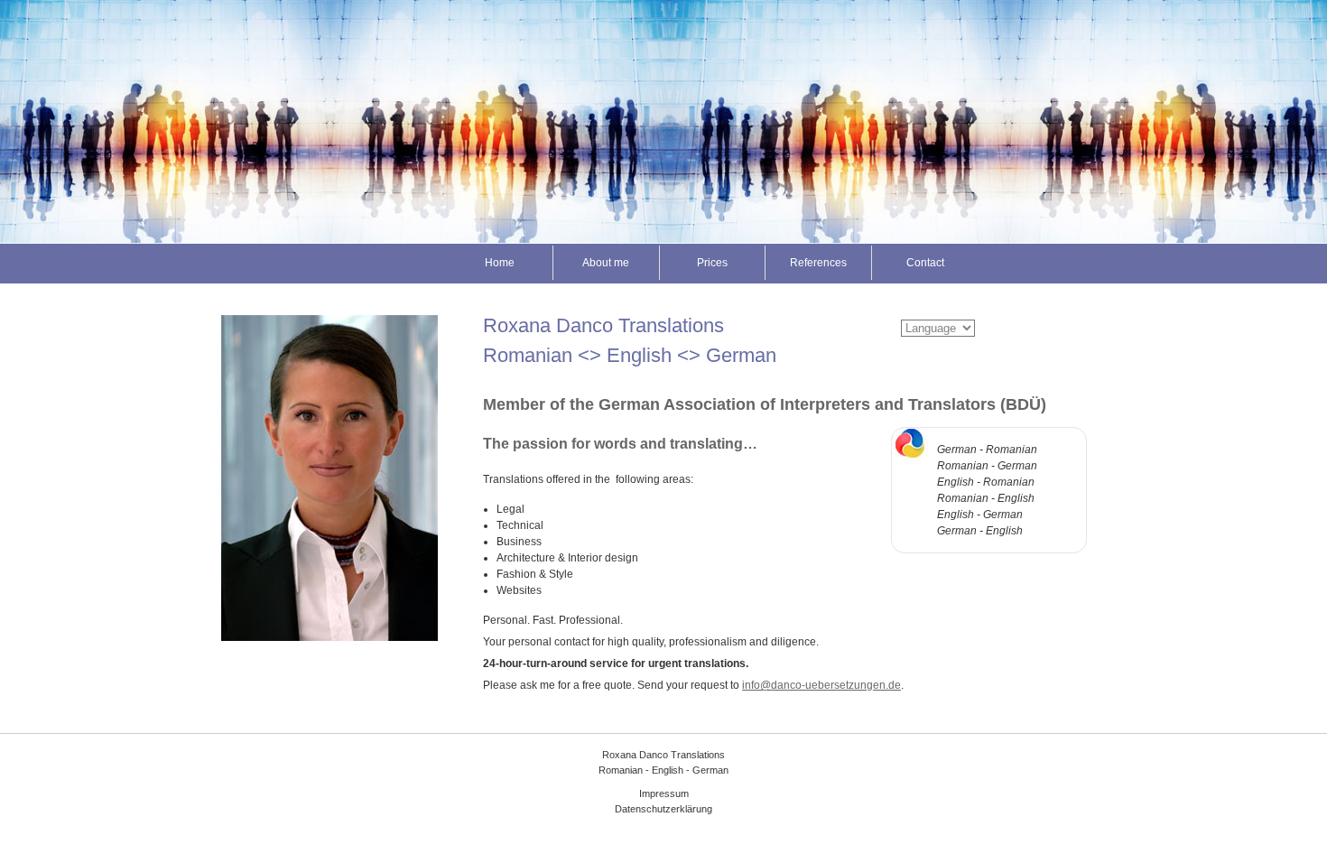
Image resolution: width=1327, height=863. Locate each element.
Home (500, 262)
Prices (712, 262)
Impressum (664, 793)
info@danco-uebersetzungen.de (821, 685)
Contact (925, 262)
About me (605, 262)
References (818, 262)
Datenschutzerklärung (663, 808)
